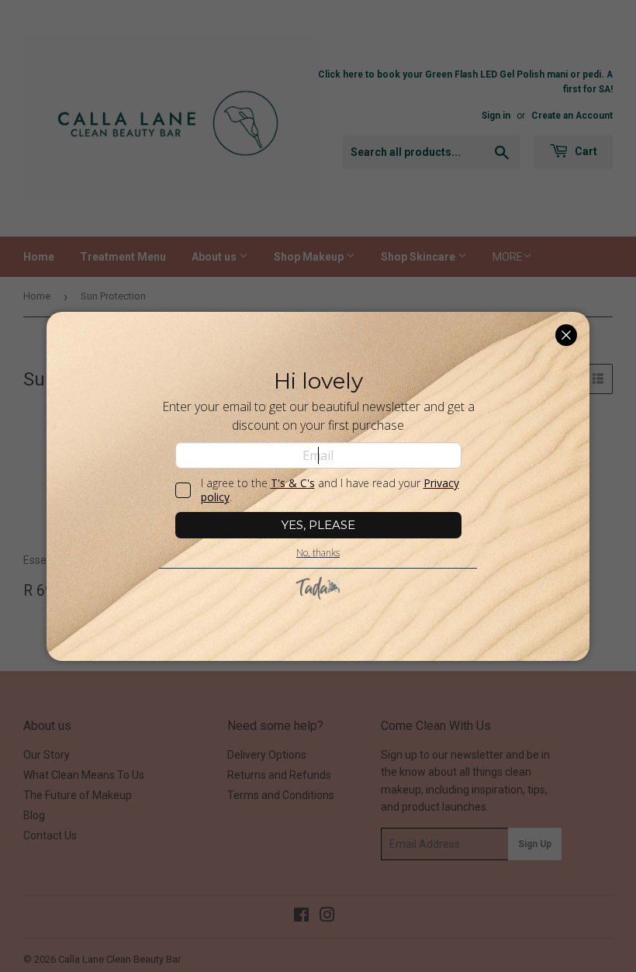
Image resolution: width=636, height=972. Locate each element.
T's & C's (293, 483)
